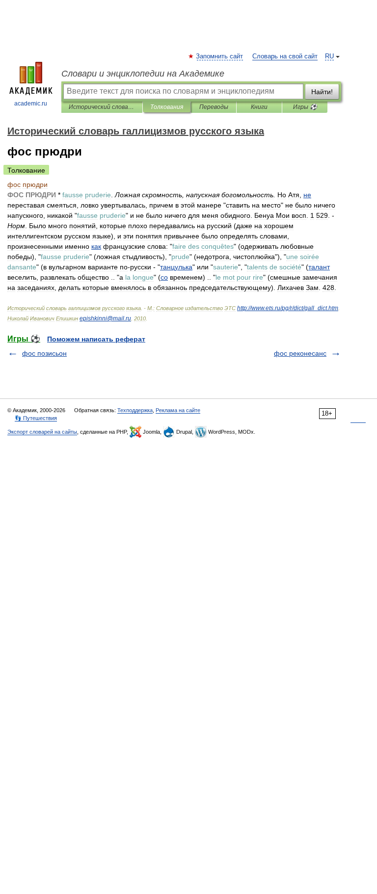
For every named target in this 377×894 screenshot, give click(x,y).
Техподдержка (135, 410)
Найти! (322, 92)
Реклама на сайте (178, 410)
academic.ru (30, 103)
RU (329, 56)
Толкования (166, 107)
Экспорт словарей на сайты (42, 432)
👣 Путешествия (36, 418)
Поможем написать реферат (96, 339)
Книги (259, 107)
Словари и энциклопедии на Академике (142, 74)
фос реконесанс (300, 353)
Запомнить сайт (220, 56)
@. (105, 318)
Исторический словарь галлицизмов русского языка (102, 107)
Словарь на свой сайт (285, 56)
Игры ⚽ (305, 107)
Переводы (213, 107)
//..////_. (287, 308)
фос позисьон (44, 353)
